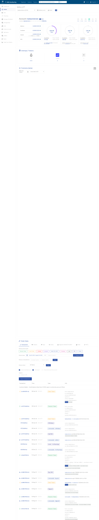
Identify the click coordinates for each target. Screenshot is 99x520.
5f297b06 (23, 444)
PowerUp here (85, 43)
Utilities (5, 35)
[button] (35, 71)
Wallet (5, 9)
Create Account (7, 29)
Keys (43, 344)
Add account (42, 10)
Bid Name (6, 32)
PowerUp (6, 16)
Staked (89, 21)
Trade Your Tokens (8, 42)
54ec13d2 (25, 508)
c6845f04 (25, 391)
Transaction (24, 344)
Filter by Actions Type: (23, 348)
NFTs (86, 344)
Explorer (23, 2)
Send (50, 10)
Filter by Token (21, 71)
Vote (5, 26)
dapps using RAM (49, 42)
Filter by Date (22, 355)
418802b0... (44, 21)
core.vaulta (76, 419)
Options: (21, 372)
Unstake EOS (67, 43)
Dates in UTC (24, 375)
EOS (60, 2)
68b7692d (25, 472)
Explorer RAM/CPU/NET (65, 344)
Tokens (35, 344)
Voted (78, 21)
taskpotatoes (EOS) (23, 10)
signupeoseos (27, 21)
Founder (81, 21)
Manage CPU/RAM (8, 19)
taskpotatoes (68, 419)
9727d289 (25, 406)
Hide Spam (37, 370)
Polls (78, 344)
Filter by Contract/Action (24, 359)
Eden (96, 21)
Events (30, 2)
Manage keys (7, 22)
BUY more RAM (46, 43)
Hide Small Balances (26, 370)
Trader (93, 21)
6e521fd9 (24, 455)
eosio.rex (75, 482)
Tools (34, 2)
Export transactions (25, 378)
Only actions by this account (50, 370)
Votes (51, 344)
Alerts (5, 39)
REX (5, 12)
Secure (86, 21)
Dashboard (6, 6)
